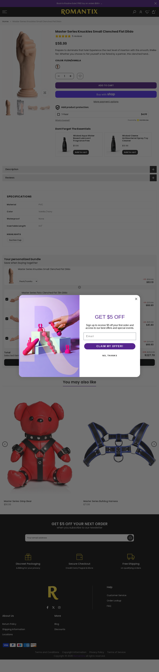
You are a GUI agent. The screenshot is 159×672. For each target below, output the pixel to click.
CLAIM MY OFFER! (109, 346)
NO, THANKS (109, 356)
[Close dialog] (136, 299)
